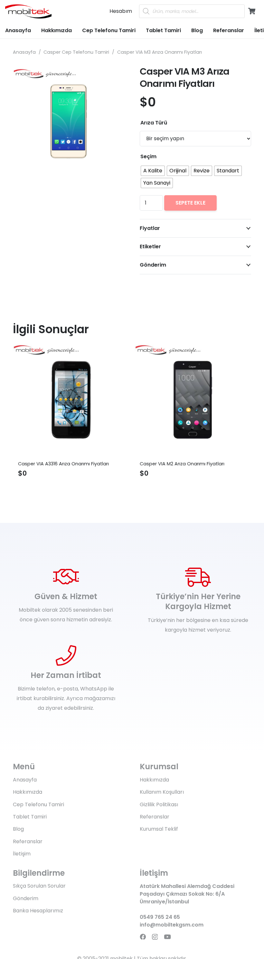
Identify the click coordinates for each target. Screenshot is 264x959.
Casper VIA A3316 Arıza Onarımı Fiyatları (63, 464)
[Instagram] (155, 937)
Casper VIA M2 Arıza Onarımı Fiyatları (182, 464)
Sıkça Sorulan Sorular (39, 886)
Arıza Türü (153, 122)
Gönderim (25, 898)
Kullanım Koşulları (162, 792)
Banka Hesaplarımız (38, 910)
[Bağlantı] (28, 11)
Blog (18, 829)
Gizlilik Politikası (159, 804)
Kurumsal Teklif (159, 829)
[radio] (153, 171)
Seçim (148, 156)
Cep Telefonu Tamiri (38, 804)
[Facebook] (143, 937)
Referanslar (27, 841)
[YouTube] (167, 937)
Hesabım (120, 11)
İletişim (22, 853)
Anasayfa (24, 52)
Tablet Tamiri (30, 816)
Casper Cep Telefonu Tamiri (76, 52)
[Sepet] (252, 11)
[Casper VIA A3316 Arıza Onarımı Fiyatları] (71, 400)
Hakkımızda (27, 792)
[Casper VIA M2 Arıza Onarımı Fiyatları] (193, 400)
